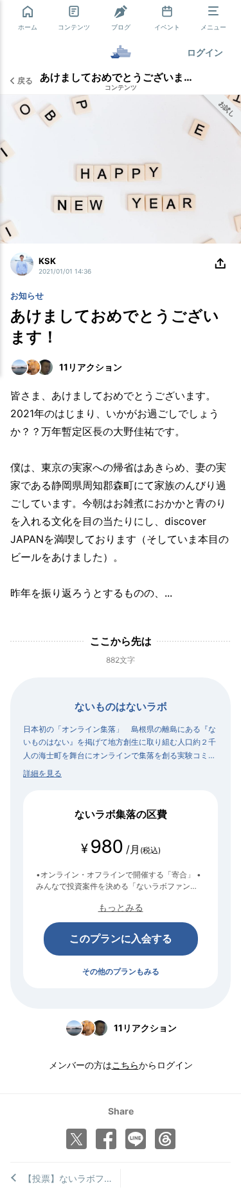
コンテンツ (121, 87)
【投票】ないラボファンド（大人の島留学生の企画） (71, 1178)
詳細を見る (42, 773)
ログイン (205, 52)
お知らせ (27, 295)
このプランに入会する (120, 938)
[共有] (220, 264)
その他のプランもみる (120, 971)
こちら (125, 1064)
